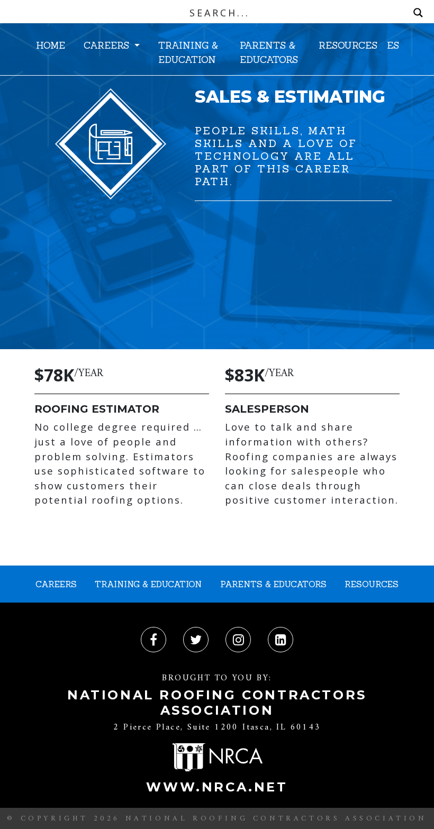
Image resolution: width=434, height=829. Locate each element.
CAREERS (108, 45)
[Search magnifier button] (418, 12)
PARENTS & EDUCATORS (269, 52)
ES (393, 45)
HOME (50, 45)
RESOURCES (348, 45)
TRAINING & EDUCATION (188, 52)
